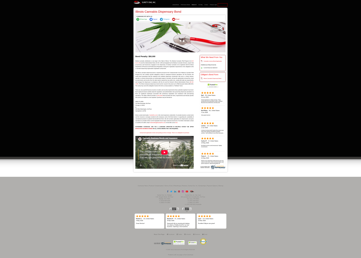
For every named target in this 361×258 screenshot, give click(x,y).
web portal (159, 95)
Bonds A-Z (194, 4)
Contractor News (143, 185)
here (176, 122)
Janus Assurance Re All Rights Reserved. (183, 249)
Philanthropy (177, 185)
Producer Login (213, 4)
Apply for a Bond (222, 4)
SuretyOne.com (153, 115)
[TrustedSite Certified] (212, 85)
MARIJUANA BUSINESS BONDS (144, 128)
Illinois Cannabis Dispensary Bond (212, 78)
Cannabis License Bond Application (213, 61)
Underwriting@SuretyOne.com (157, 122)
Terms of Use (168, 185)
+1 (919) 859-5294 (164, 200)
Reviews (184, 185)
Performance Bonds (185, 4)
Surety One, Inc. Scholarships (197, 185)
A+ (177, 209)
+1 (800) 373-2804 (164, 202)
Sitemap (220, 185)
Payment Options (212, 185)
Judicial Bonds (175, 4)
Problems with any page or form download (180, 254)
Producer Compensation (156, 185)
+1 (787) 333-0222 (193, 200)
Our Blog (200, 4)
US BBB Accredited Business (173, 209)
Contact (206, 4)
